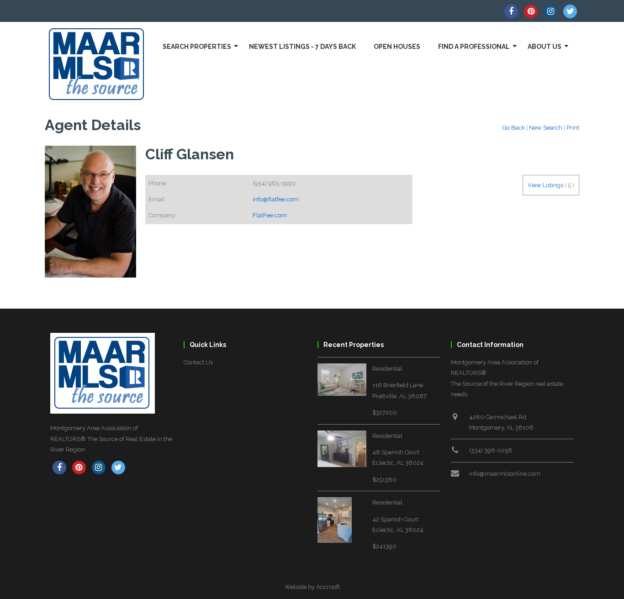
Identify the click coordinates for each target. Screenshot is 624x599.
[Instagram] (550, 11)
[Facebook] (511, 11)
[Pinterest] (531, 11)
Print (572, 127)
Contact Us (198, 362)
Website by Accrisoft (312, 586)
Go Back (513, 127)
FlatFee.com (270, 215)
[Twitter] (570, 11)
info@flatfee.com (276, 199)
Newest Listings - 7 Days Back (302, 46)
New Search (545, 127)
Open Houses (397, 46)
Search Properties (197, 46)
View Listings (545, 185)
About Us (544, 46)
